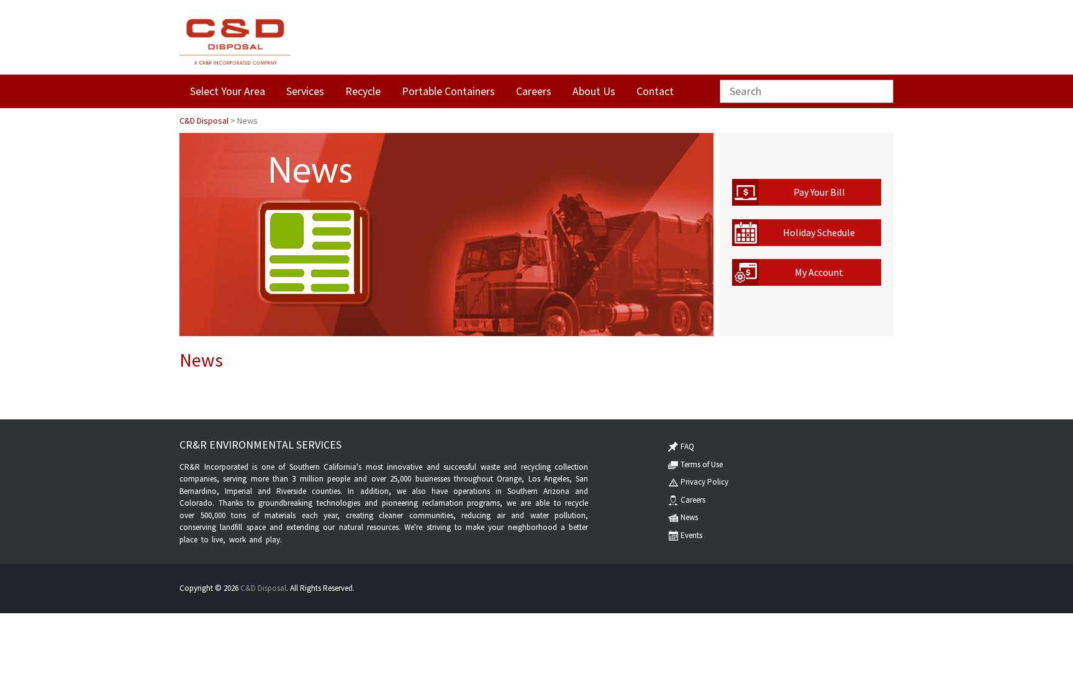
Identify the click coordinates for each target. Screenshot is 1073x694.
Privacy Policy (704, 482)
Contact (655, 91)
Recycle (363, 91)
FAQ (687, 446)
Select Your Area (227, 91)
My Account (819, 272)
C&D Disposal (263, 588)
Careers (533, 91)
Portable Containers (448, 91)
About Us (594, 91)
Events (691, 535)
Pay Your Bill (819, 192)
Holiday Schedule (819, 232)
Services (305, 91)
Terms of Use (702, 464)
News (689, 517)
